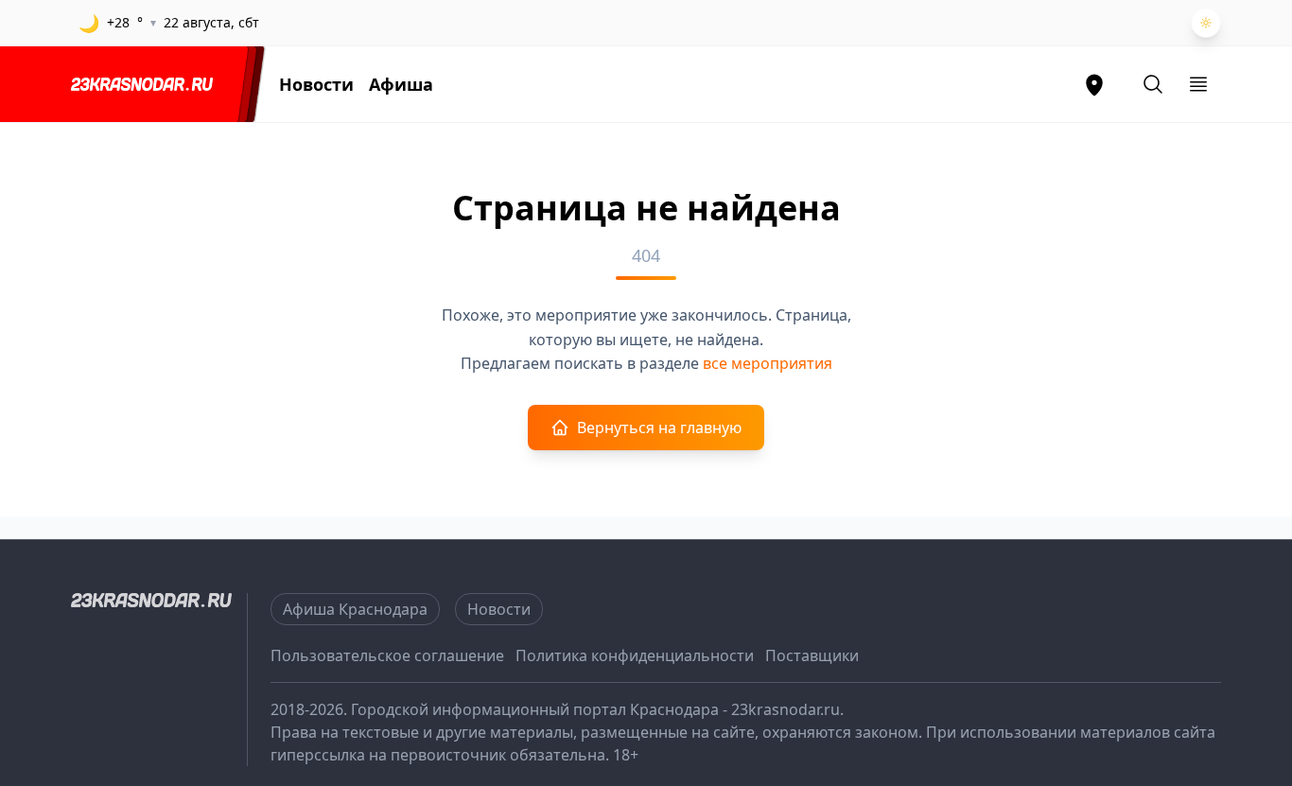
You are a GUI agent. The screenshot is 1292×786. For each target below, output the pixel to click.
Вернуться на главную (659, 427)
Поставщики (812, 655)
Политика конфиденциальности (634, 655)
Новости (316, 84)
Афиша (401, 84)
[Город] (1094, 84)
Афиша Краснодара (355, 609)
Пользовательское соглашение (387, 655)
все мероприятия (767, 363)
